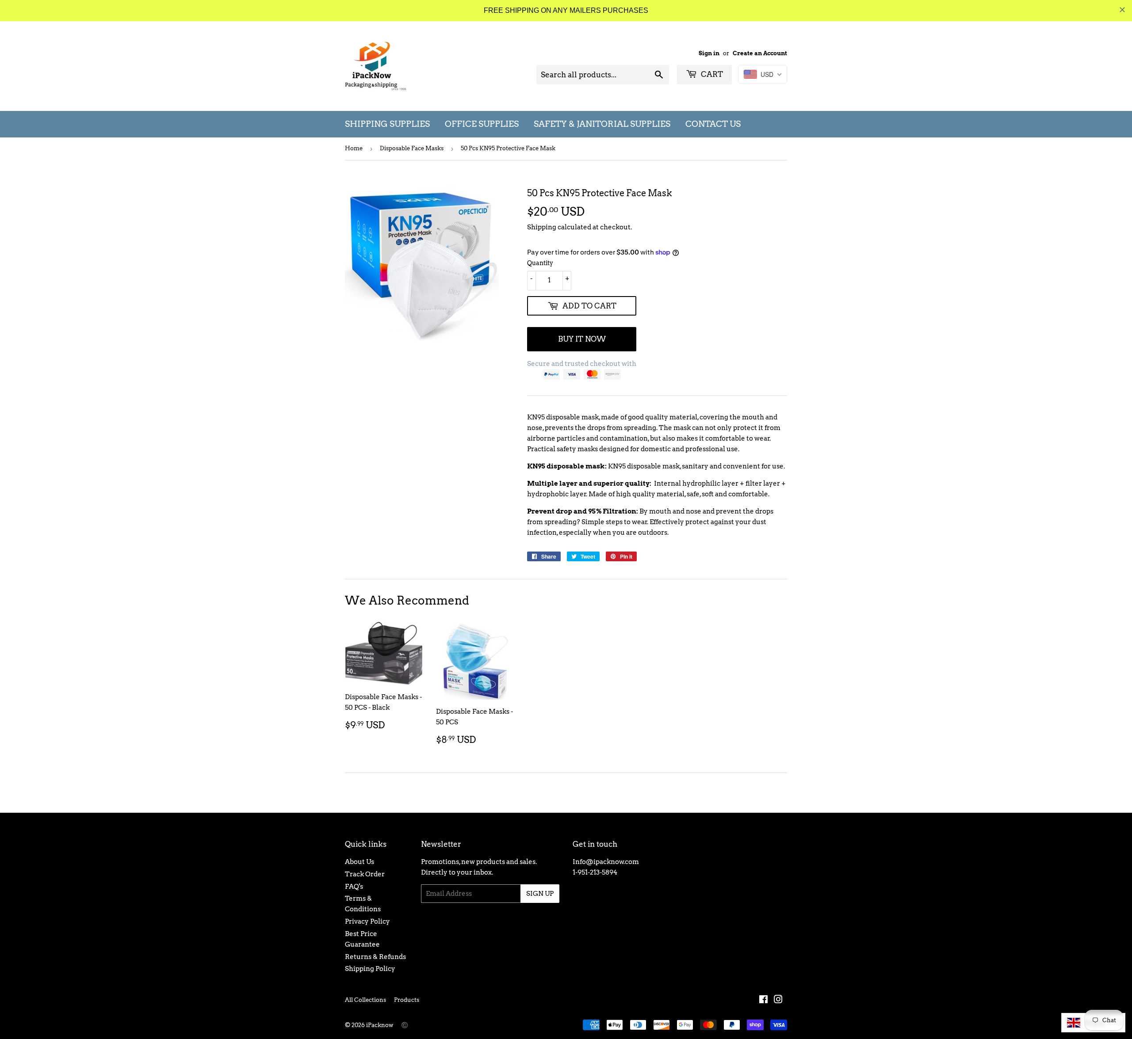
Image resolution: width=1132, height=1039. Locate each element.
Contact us (713, 124)
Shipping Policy (370, 969)
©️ (404, 1025)
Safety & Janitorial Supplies (602, 124)
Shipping (541, 227)
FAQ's (354, 887)
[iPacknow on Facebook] (763, 1001)
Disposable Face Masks (412, 148)
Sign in (709, 53)
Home (354, 148)
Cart (711, 74)
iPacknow (379, 1025)
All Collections (365, 1000)
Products (406, 1000)
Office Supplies (482, 124)
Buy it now (582, 339)
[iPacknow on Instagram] (778, 1001)
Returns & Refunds (375, 957)
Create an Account (760, 53)
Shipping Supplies (387, 124)
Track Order (365, 874)
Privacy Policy (367, 921)
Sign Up (540, 894)
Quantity (540, 262)
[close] (1122, 10)
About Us (359, 862)
